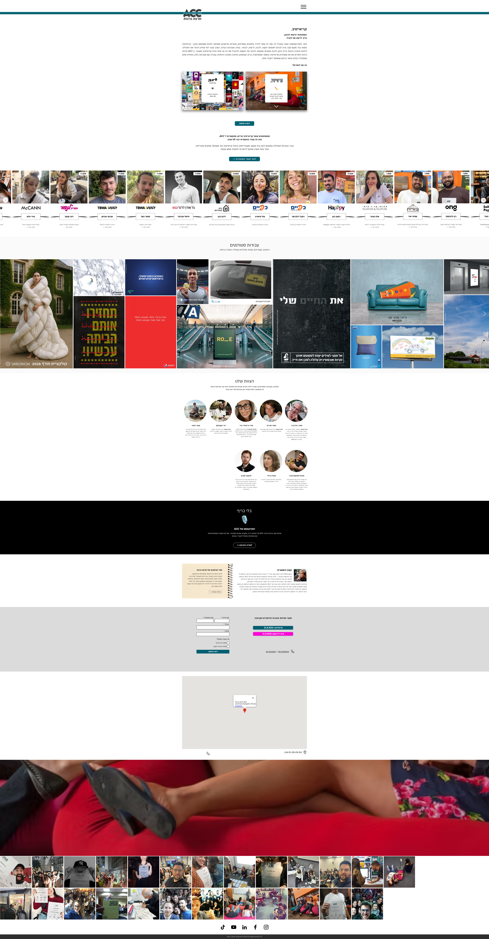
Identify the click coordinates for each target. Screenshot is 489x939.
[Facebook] (255, 927)
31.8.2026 (267, 633)
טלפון (227, 631)
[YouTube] (233, 927)
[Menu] (303, 7)
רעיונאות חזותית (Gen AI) (213, 95)
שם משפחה (208, 618)
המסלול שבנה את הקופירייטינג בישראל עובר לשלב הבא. (276, 96)
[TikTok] (223, 927)
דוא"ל (227, 624)
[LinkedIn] (244, 927)
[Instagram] (266, 927)
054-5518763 (283, 652)
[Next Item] (5, 200)
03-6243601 (271, 652)
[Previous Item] (483, 200)
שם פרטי (225, 618)
